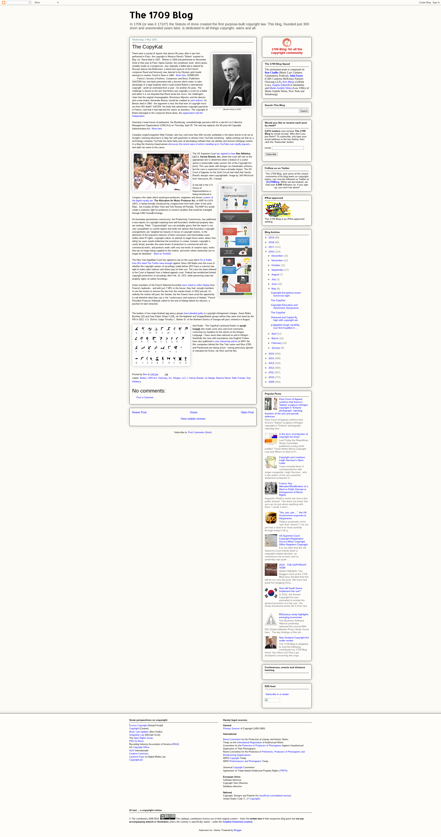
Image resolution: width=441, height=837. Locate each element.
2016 (272, 251)
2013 (272, 363)
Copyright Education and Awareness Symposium (285, 306)
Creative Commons (138, 753)
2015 (272, 353)
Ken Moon (288, 81)
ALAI (132, 750)
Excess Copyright (138, 725)
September (277, 269)
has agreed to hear (226, 153)
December (277, 255)
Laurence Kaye (136, 756)
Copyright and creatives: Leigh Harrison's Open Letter (292, 460)
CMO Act (152, 378)
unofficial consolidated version (275, 795)
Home (193, 412)
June (274, 284)
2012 (272, 367)
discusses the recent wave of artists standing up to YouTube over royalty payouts (209, 144)
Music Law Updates (139, 731)
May (274, 288)
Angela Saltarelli (281, 84)
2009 (272, 381)
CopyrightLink (136, 760)
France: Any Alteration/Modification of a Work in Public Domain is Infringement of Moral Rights (293, 489)
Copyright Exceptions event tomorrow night (286, 294)
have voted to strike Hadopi (196, 285)
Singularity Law (136, 735)
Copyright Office (141, 747)
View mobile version (193, 418)
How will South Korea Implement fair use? (290, 589)
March (275, 338)
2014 (272, 358)
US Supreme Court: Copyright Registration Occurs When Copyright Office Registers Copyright (293, 540)
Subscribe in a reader (277, 694)
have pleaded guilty (193, 313)
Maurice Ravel (223, 378)
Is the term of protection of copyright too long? (293, 435)
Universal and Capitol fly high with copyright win (284, 319)
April (274, 333)
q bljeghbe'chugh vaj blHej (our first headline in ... (285, 326)
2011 (271, 372)
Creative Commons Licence (237, 821)
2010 (272, 377)
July (273, 279)
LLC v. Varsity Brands (193, 378)
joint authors (197, 100)
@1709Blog (272, 182)
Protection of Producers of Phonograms (261, 745)
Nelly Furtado (238, 378)
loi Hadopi (210, 378)
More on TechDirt (162, 253)
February (276, 343)
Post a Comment (144, 397)
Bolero (143, 378)
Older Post (247, 412)
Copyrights (255, 798)
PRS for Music (136, 741)
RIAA (175, 744)
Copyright (235, 758)
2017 (272, 247)
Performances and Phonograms (245, 761)
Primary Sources (231, 728)
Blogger (237, 830)
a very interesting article (225, 341)
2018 (272, 242)
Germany (162, 378)
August (275, 274)
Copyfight (134, 728)
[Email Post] (165, 374)
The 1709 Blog (161, 14)
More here (181, 75)
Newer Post (139, 412)
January (276, 347)
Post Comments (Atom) (200, 432)
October (276, 265)
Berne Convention (232, 739)
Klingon (177, 378)
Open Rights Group (143, 738)
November (277, 260)
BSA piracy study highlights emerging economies (293, 616)
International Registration (249, 742)
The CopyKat (278, 300)
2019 (272, 237)
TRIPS (283, 770)
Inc (170, 378)
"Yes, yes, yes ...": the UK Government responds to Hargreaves (293, 515)
